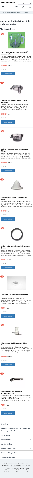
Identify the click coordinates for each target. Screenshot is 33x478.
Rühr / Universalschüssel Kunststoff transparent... (14, 53)
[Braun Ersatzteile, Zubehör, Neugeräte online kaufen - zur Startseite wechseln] (8, 3)
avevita (27, 472)
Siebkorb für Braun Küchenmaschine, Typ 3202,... (16, 150)
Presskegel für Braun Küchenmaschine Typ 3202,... (15, 198)
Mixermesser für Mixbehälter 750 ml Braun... (14, 344)
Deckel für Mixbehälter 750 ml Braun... (15, 295)
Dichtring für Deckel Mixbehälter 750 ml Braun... (15, 247)
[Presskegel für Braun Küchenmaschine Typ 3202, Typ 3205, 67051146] (16, 186)
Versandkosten (5, 465)
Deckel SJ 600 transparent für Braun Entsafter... (14, 101)
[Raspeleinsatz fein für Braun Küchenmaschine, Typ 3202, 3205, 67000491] (16, 380)
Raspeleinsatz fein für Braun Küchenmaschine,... (11, 392)
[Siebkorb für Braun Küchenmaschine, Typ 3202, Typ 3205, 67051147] (16, 137)
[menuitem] (29, 8)
